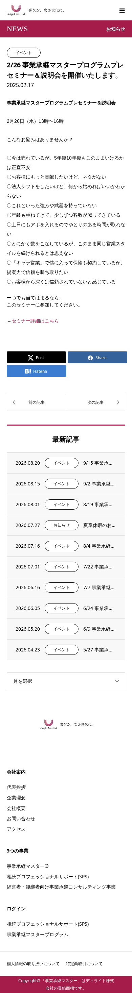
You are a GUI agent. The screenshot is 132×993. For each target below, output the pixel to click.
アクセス (16, 829)
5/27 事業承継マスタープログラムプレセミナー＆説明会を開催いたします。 (99, 649)
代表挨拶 (16, 787)
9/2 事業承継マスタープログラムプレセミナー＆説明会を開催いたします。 (99, 483)
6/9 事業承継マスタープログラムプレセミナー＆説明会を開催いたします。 (99, 629)
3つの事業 (17, 850)
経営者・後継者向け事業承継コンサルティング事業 (61, 886)
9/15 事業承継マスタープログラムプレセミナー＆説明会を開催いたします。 (99, 463)
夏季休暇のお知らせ (99, 525)
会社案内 (16, 771)
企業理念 (16, 797)
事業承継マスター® (28, 866)
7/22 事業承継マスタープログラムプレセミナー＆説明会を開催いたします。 (99, 566)
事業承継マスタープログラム (37, 934)
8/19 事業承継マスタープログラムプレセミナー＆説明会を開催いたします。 (99, 504)
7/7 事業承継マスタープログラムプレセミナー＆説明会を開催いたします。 (99, 587)
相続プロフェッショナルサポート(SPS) (48, 876)
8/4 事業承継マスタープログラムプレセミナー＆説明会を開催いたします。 (99, 546)
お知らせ (61, 525)
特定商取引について (84, 963)
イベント (24, 52)
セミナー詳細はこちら (35, 320)
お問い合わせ (21, 818)
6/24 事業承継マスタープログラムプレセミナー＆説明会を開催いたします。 (99, 608)
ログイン (16, 908)
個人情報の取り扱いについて (33, 963)
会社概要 (16, 808)
